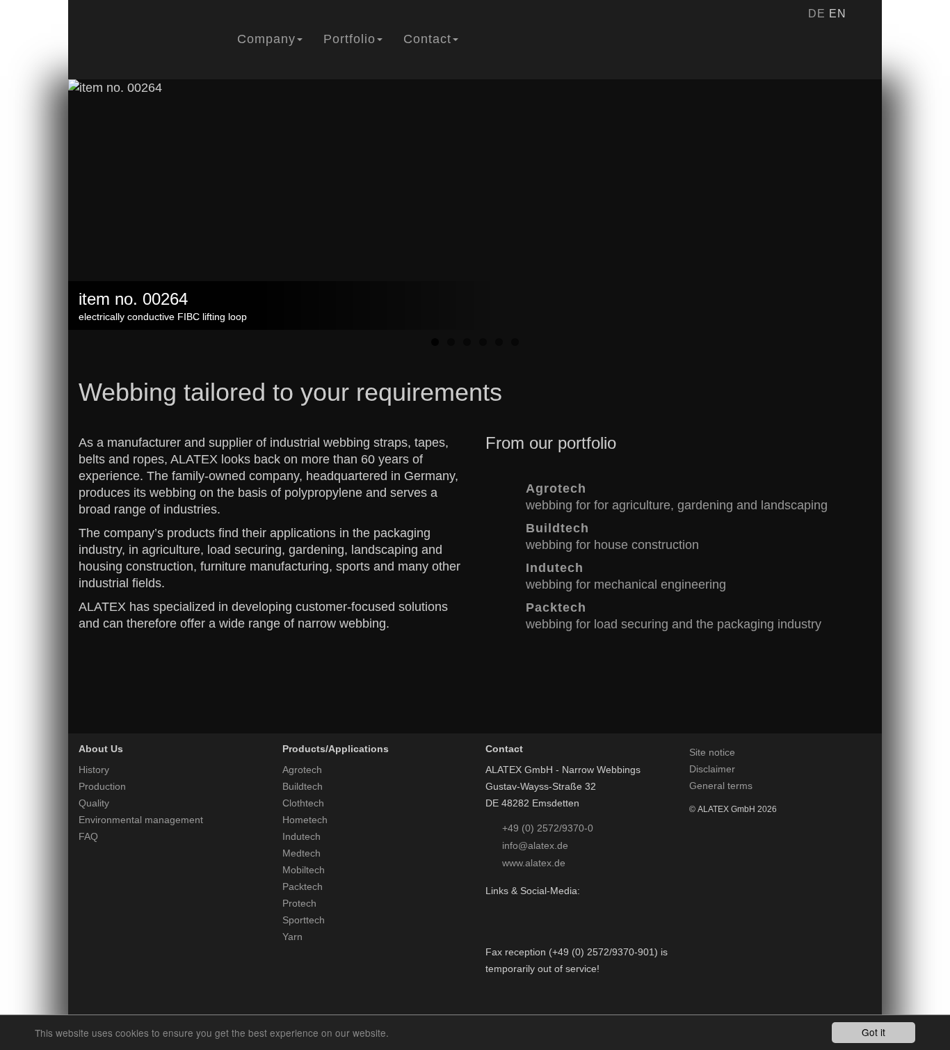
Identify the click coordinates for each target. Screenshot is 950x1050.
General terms (720, 785)
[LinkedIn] (510, 907)
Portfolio (349, 39)
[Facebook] (492, 907)
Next (903, 228)
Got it (873, 1032)
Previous (47, 228)
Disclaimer (712, 768)
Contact (427, 39)
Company (266, 39)
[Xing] (528, 907)
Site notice (712, 752)
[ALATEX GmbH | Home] (147, 51)
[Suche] (863, 14)
